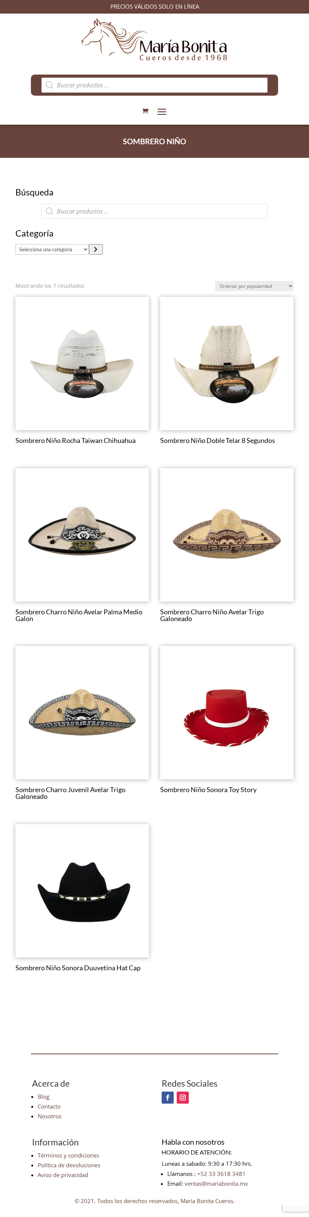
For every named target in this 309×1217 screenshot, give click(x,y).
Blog (43, 1096)
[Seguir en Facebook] (168, 1098)
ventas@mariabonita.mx (216, 1183)
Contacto (49, 1106)
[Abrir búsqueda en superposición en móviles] (154, 85)
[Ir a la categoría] (96, 249)
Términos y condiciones (68, 1155)
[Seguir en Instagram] (183, 1098)
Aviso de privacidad (63, 1175)
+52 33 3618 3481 (221, 1173)
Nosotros (49, 1116)
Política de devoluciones (69, 1165)
